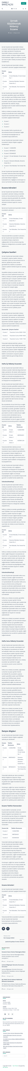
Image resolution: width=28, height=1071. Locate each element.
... (8, 958)
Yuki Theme (15, 1065)
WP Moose (5, 1067)
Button (23, 3)
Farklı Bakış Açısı (7, 3)
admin (10, 32)
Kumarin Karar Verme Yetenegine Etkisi (13, 952)
